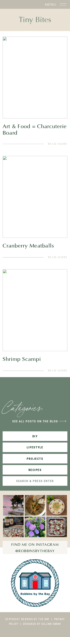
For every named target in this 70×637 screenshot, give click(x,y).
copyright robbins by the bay (27, 619)
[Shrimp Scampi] (35, 310)
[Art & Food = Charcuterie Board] (35, 77)
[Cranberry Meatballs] (35, 197)
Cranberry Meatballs (28, 246)
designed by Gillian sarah (42, 623)
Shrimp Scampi (22, 359)
